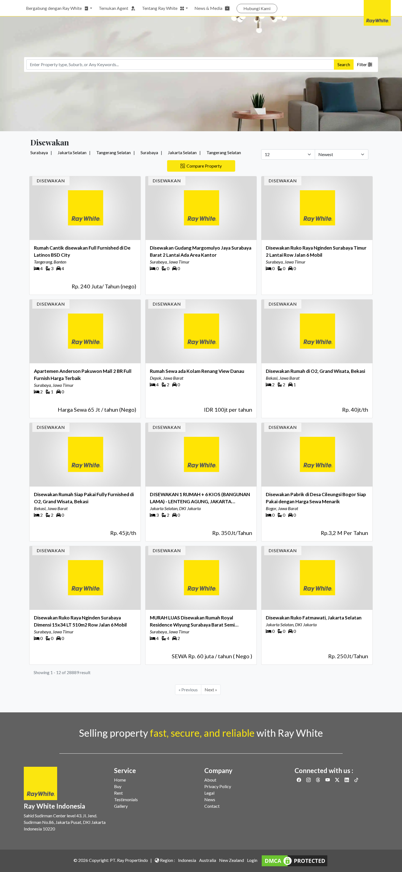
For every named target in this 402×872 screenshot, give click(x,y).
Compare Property (203, 165)
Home (120, 779)
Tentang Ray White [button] (159, 8)
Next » (211, 689)
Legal (209, 792)
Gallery (121, 806)
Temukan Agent (113, 8)
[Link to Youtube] (328, 779)
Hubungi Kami (256, 8)
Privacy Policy (217, 786)
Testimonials (126, 799)
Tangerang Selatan (113, 152)
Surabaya (39, 152)
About (210, 779)
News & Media (208, 8)
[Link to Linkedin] (347, 779)
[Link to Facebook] (299, 779)
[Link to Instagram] (308, 779)
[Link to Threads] (318, 779)
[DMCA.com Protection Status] (294, 860)
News (209, 799)
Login (252, 860)
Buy (117, 786)
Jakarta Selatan (72, 152)
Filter (362, 64)
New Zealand (231, 860)
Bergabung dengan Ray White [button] (54, 8)
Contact (212, 806)
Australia (207, 860)
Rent (118, 792)
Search (343, 64)
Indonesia (187, 860)
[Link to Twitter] (337, 779)
